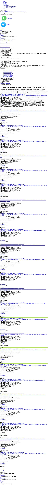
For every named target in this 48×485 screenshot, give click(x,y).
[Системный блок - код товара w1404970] (12, 318)
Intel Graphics (4, 65)
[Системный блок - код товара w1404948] (12, 154)
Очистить (7, 67)
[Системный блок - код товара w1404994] (12, 273)
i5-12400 (12, 53)
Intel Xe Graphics (12, 65)
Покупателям (6, 5)
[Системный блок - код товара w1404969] (12, 348)
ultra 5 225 (33, 53)
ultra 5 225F (39, 53)
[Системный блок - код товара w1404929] (12, 244)
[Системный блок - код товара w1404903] (12, 423)
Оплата (4, 1)
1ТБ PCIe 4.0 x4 (5, 63)
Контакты (5, 3)
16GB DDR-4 (4, 59)
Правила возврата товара (11, 6)
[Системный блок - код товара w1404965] (12, 213)
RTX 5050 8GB (20, 65)
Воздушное (4, 56)
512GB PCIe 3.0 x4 (14, 63)
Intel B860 (4, 61)
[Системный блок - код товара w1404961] (12, 288)
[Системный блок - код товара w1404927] (12, 408)
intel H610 (25, 61)
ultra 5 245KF (6, 54)
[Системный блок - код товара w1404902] (12, 452)
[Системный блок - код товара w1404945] (12, 125)
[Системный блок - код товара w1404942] (12, 437)
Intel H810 (9, 61)
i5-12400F (17, 53)
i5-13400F (22, 53)
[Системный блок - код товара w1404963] (12, 379)
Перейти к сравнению (5, 83)
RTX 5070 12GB (7, 66)
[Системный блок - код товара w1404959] (12, 229)
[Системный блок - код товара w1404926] (12, 333)
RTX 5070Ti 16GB (15, 66)
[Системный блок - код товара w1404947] (12, 140)
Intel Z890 (14, 61)
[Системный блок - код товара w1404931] (12, 169)
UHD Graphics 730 (24, 66)
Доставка (5, 2)
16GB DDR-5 (11, 59)
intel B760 (20, 61)
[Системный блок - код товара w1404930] (12, 184)
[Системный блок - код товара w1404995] (12, 258)
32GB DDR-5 (18, 59)
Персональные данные (10, 7)
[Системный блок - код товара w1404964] (12, 393)
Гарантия (5, 4)
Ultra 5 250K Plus (5, 53)
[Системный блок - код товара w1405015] (12, 364)
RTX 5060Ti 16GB (36, 65)
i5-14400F (28, 53)
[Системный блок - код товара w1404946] (12, 109)
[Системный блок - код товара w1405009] (12, 94)
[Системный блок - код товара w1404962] (12, 302)
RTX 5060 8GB (27, 65)
